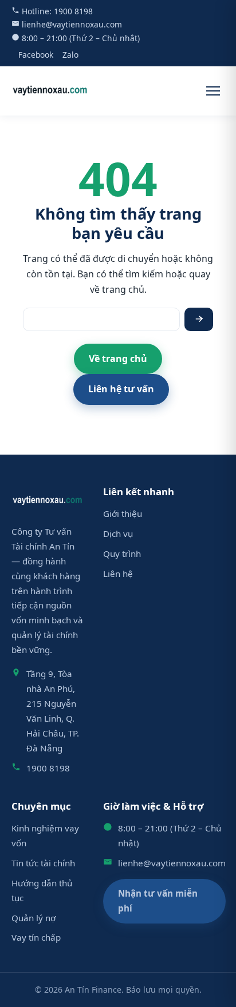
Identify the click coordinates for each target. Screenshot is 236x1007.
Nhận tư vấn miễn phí (158, 900)
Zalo (70, 54)
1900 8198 (73, 11)
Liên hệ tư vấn (121, 389)
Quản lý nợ (33, 918)
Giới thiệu (122, 513)
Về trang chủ (118, 358)
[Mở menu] (213, 91)
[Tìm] (198, 319)
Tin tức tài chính (43, 863)
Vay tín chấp (36, 937)
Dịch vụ (118, 533)
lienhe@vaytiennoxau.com (72, 24)
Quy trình (122, 553)
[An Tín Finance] (50, 91)
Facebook (35, 54)
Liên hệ (118, 573)
